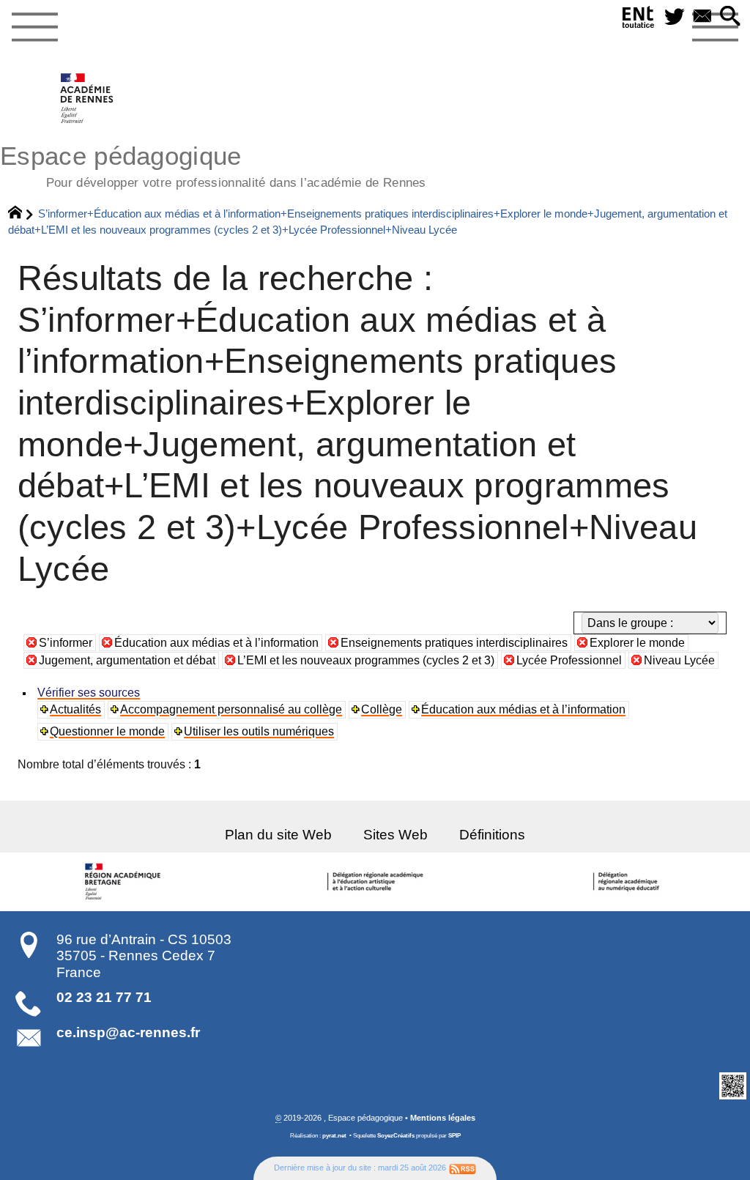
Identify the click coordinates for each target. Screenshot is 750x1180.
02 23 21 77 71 (104, 997)
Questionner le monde (107, 731)
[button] (730, 17)
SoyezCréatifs (396, 1135)
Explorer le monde (637, 643)
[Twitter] (674, 17)
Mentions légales (442, 1117)
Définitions (492, 834)
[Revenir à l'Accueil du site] (21, 214)
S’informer (65, 643)
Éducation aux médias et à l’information (216, 643)
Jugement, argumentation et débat (127, 660)
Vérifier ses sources (88, 692)
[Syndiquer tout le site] (462, 1167)
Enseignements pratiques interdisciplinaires (454, 643)
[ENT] (639, 20)
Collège (381, 709)
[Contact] (702, 17)
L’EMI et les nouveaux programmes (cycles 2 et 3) (365, 660)
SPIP (454, 1135)
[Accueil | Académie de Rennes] (125, 882)
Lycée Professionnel (569, 660)
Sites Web (395, 834)
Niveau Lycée (679, 660)
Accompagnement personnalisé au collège (231, 709)
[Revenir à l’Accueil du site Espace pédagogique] (87, 98)
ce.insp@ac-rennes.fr (128, 1032)
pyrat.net (334, 1135)
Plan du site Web (278, 834)
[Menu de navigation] (34, 28)
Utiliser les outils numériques (259, 731)
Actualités (75, 709)
